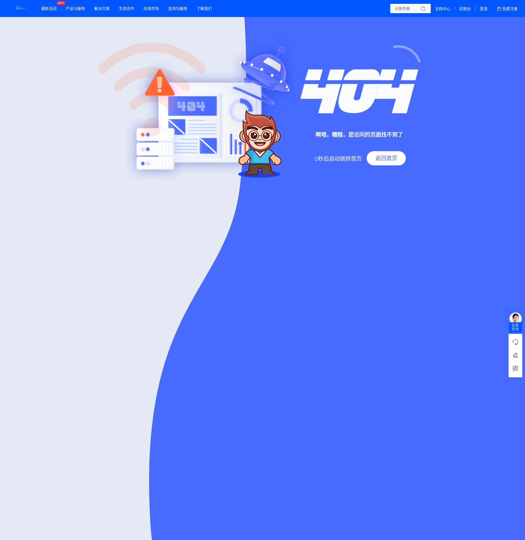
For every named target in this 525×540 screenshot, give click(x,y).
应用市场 (151, 8)
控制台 (465, 8)
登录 (484, 8)
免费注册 (510, 8)
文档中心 (442, 8)
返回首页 (386, 158)
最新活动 (50, 6)
